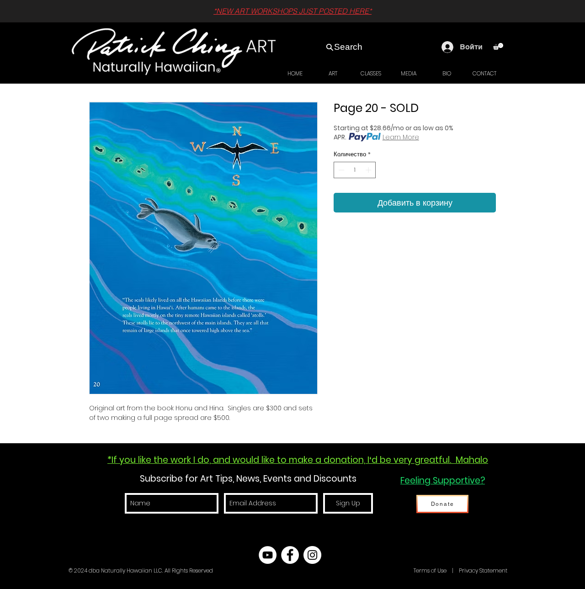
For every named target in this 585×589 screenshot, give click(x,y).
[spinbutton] (355, 170)
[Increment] (369, 170)
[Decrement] (340, 170)
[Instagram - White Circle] (312, 555)
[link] (498, 46)
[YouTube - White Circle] (268, 555)
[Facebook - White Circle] (290, 555)
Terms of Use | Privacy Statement (459, 570)
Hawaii (403, 570)
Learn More (401, 137)
